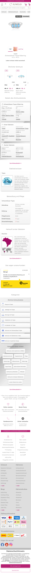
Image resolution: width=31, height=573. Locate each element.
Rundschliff (19, 153)
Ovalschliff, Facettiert (8, 136)
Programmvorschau (23, 450)
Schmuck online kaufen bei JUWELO (15, 351)
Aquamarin (19, 497)
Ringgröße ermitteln (8, 460)
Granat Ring (4, 505)
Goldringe (3, 483)
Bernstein (18, 500)
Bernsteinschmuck (21, 476)
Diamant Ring (4, 502)
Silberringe (24, 361)
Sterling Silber (20, 112)
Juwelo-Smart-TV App (8, 452)
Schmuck (4, 12)
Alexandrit (18, 492)
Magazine (22, 447)
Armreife (3, 476)
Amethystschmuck (21, 470)
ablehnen (7, 560)
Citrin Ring (4, 500)
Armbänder (4, 473)
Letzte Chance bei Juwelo (15, 382)
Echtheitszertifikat (8, 442)
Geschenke (23, 12)
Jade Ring (3, 507)
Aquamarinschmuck (21, 473)
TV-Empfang (8, 450)
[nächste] (28, 83)
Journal (22, 455)
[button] (2, 4)
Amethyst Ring (5, 495)
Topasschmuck (18, 356)
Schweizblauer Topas (22, 128)
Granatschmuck (20, 483)
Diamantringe (4, 481)
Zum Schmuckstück (15, 163)
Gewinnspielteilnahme (8, 447)
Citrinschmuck (20, 478)
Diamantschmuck (20, 481)
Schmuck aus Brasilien (12, 372)
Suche (28, 7)
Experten (22, 445)
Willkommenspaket (8, 445)
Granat (18, 505)
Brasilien (18, 140)
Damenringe (7, 361)
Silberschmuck (15, 361)
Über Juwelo (23, 440)
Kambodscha (20, 156)
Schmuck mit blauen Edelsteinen (15, 377)
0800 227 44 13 (8, 425)
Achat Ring (4, 492)
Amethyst (18, 495)
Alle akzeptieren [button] (15, 566)
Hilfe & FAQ (8, 457)
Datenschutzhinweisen (14, 562)
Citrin (17, 502)
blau (3, 140)
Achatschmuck (20, 468)
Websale (22, 372)
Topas (3, 128)
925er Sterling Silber (8, 116)
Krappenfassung (21, 136)
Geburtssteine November (20, 366)
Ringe (26, 356)
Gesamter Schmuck (6, 468)
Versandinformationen (8, 455)
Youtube (6, 544)
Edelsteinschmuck (13, 12)
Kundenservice (8, 440)
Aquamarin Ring (5, 497)
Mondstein (19, 507)
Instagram (10, 544)
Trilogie (4, 119)
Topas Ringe (8, 366)
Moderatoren (22, 442)
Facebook (2, 544)
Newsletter (23, 452)
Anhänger (3, 470)
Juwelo (18, 119)
